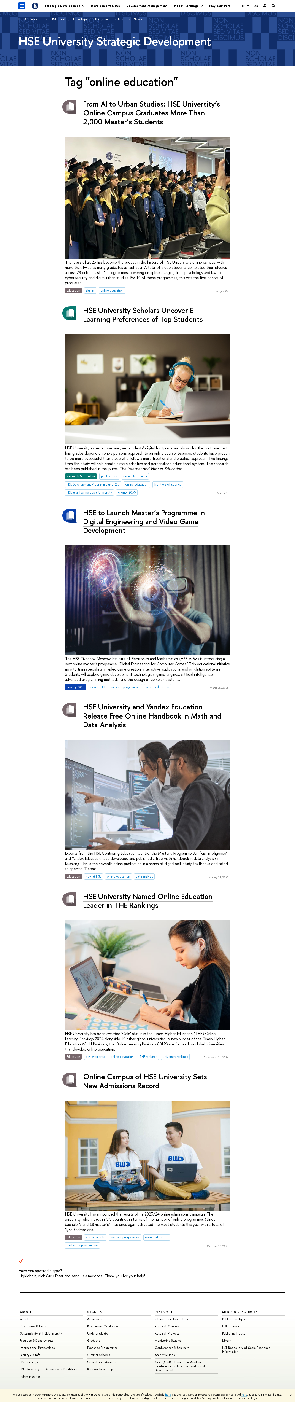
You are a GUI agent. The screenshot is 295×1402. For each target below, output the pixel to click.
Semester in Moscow (101, 1362)
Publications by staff (236, 1319)
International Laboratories (172, 1319)
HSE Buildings (29, 1362)
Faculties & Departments (36, 1340)
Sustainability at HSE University (41, 1333)
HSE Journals (230, 1326)
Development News (105, 6)
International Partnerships (37, 1348)
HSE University (30, 19)
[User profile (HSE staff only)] (265, 6)
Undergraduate (97, 1333)
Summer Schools (98, 1355)
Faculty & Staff (30, 1355)
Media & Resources (240, 1312)
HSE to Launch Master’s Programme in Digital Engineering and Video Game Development (144, 521)
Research (164, 1312)
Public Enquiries (30, 1376)
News (138, 19)
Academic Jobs (165, 1355)
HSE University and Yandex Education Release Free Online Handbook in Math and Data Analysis (152, 716)
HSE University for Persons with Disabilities (49, 1369)
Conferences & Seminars (172, 1348)
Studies (94, 1312)
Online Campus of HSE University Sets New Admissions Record (145, 1080)
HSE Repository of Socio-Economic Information (246, 1350)
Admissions (94, 1319)
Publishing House (233, 1333)
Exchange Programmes (102, 1348)
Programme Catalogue (102, 1326)
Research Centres (167, 1326)
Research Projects (167, 1333)
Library (226, 1340)
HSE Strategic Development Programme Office (88, 19)
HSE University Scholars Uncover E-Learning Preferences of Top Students (143, 314)
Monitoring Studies (168, 1340)
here (168, 1394)
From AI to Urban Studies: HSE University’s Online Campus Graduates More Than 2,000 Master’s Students (151, 113)
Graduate (93, 1340)
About (26, 1312)
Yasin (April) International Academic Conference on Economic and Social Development (180, 1366)
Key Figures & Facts (33, 1326)
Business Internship (100, 1369)
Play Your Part (220, 6)
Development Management (147, 6)
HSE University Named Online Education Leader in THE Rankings (148, 900)
